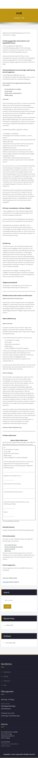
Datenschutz (7, 672)
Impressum (7, 681)
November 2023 (10, 643)
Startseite (17, 18)
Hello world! (9, 625)
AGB (22, 18)
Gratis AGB (6, 582)
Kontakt (6, 676)
